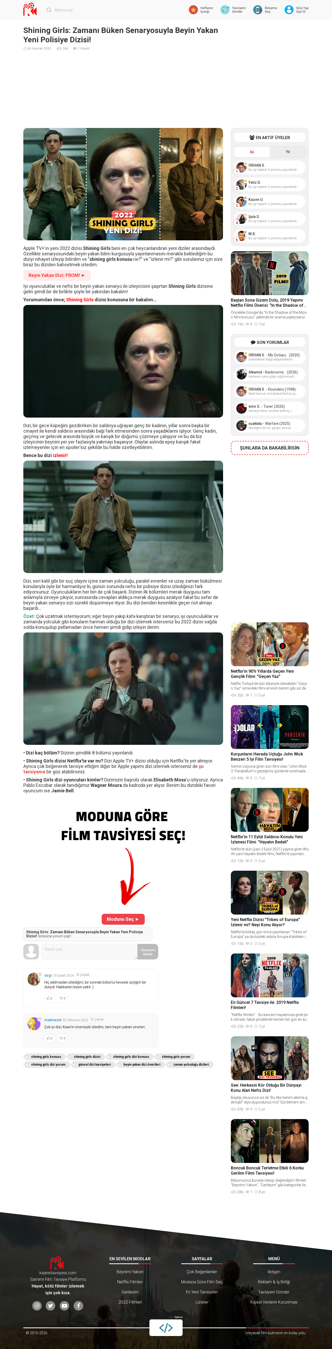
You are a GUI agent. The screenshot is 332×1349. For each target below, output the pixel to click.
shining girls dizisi (87, 1057)
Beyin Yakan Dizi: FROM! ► (57, 275)
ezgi (48, 975)
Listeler (202, 1302)
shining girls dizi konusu (131, 1057)
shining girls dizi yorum (48, 1064)
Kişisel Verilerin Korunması (274, 1302)
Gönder (148, 952)
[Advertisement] (166, 89)
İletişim (274, 1271)
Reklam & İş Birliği (274, 1281)
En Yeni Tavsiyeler (202, 1292)
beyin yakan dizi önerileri (141, 1064)
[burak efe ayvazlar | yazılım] (166, 1327)
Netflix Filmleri (130, 1281)
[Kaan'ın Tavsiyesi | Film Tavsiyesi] (31, 9)
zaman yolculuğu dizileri (191, 1064)
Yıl (288, 152)
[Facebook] (78, 1306)
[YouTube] (64, 1306)
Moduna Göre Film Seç (202, 1281)
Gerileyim (130, 1292)
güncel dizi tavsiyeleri (94, 1064)
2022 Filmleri (130, 1302)
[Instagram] (37, 1306)
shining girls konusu (46, 1057)
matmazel (52, 1020)
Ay (252, 152)
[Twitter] (50, 1306)
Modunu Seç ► (123, 919)
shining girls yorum (176, 1057)
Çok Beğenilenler (202, 1271)
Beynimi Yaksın (130, 1271)
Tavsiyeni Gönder (273, 1292)
